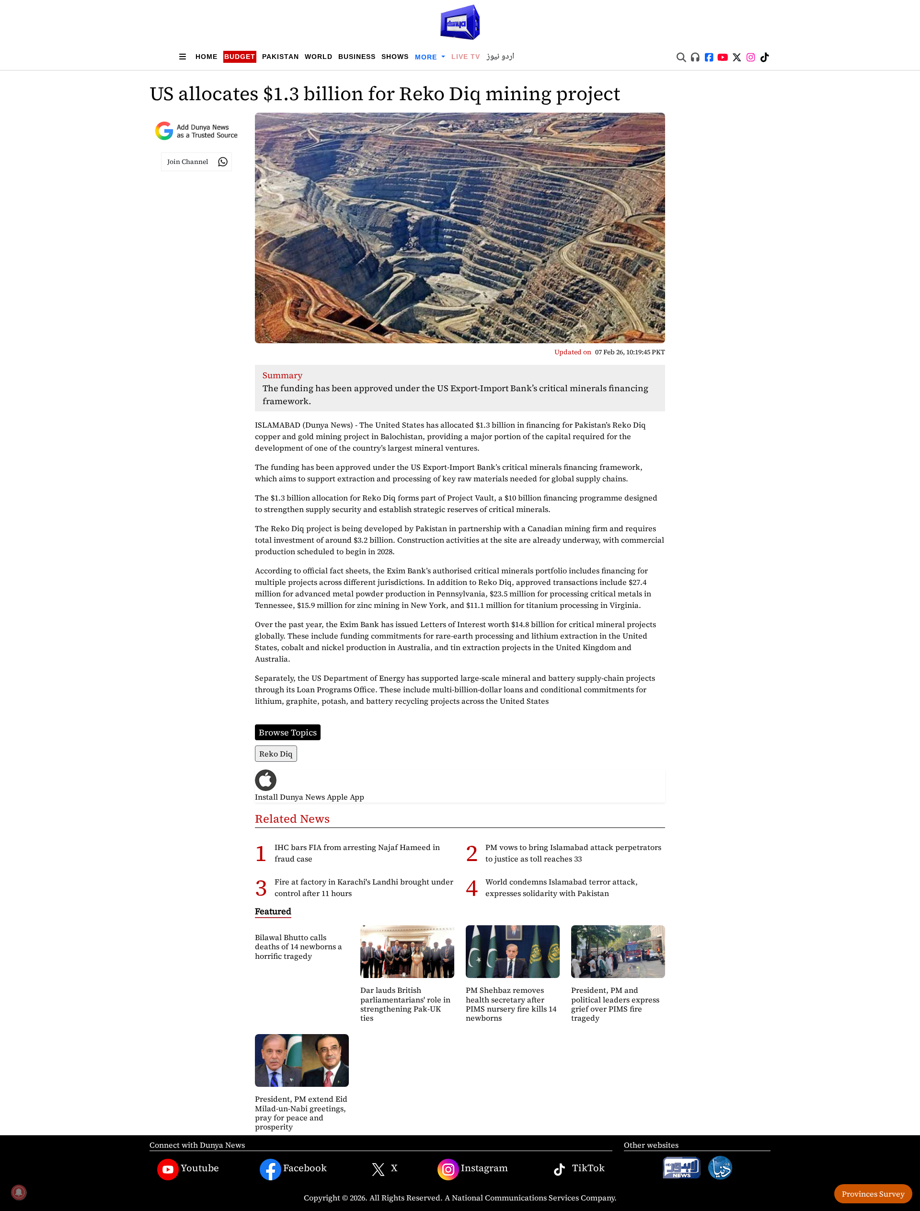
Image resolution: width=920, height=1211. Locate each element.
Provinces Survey (873, 1193)
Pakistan (280, 56)
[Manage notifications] (18, 1192)
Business (357, 56)
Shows (395, 56)
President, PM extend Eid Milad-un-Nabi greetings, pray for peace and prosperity (301, 1113)
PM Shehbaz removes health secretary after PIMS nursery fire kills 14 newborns (511, 1004)
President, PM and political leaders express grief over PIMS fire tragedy (615, 1004)
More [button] (427, 57)
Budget (239, 56)
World (319, 56)
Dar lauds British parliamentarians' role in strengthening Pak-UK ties (405, 1004)
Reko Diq (276, 753)
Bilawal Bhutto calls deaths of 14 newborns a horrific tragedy (298, 946)
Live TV (465, 56)
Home (207, 56)
